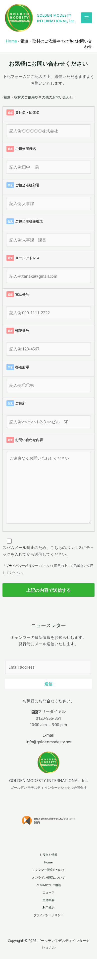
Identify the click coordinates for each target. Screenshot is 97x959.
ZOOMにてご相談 (48, 885)
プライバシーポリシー (48, 915)
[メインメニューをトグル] (86, 17)
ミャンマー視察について (48, 870)
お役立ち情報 (48, 855)
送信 (48, 683)
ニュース (48, 892)
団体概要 (48, 900)
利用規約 (48, 907)
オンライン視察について (48, 877)
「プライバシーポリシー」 (21, 565)
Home (11, 41)
